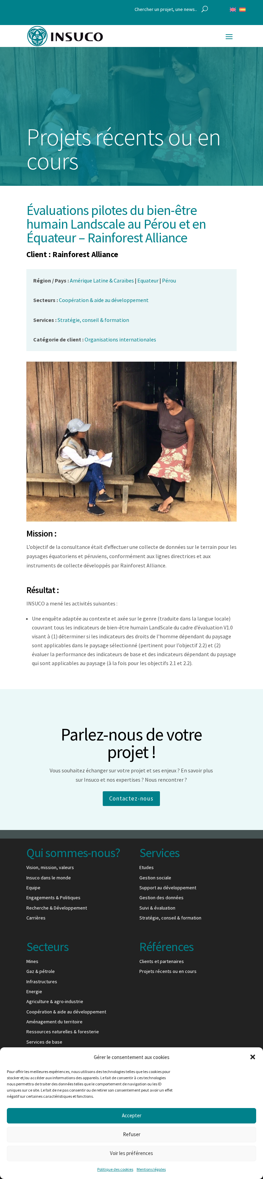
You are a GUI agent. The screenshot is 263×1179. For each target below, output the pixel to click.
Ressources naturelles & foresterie (62, 1031)
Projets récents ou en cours (168, 971)
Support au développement (167, 888)
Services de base (44, 1042)
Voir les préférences (131, 1153)
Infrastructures (41, 981)
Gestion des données (161, 897)
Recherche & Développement (56, 908)
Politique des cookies (115, 1169)
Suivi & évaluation (157, 908)
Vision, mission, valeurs (50, 867)
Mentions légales (151, 1169)
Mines (32, 961)
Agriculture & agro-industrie (54, 1001)
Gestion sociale (155, 878)
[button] (252, 1057)
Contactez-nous (131, 798)
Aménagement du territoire (54, 1022)
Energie (34, 991)
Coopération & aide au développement (66, 1012)
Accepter (131, 1115)
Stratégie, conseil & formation (170, 918)
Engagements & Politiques (53, 897)
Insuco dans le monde (48, 878)
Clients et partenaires (161, 961)
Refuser (131, 1134)
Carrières (36, 918)
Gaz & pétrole (40, 971)
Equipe (33, 888)
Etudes (146, 867)
